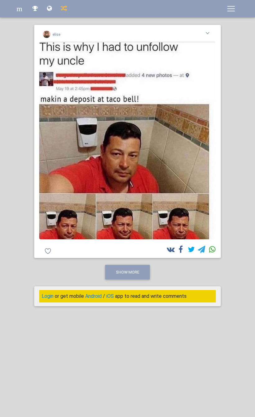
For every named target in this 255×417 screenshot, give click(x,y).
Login (47, 296)
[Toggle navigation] (231, 9)
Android (93, 296)
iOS (110, 296)
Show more (127, 272)
